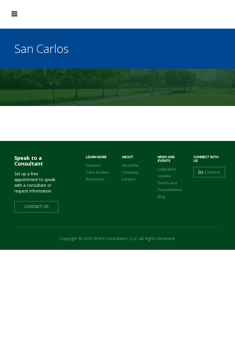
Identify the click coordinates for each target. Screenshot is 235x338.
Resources (95, 179)
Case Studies (97, 172)
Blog (161, 196)
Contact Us (36, 207)
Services (93, 165)
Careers (129, 179)
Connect (212, 172)
